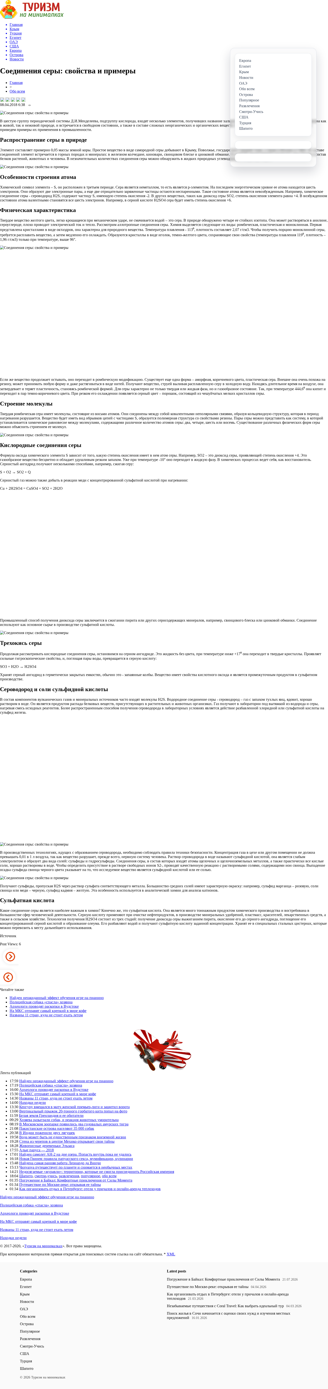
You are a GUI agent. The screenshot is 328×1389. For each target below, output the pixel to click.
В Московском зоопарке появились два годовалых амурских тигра (73, 1124)
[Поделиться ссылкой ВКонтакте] (2, 99)
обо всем (109, 1176)
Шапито (26, 1176)
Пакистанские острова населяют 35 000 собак (56, 1128)
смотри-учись (46, 1176)
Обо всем (17, 91)
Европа (26, 1279)
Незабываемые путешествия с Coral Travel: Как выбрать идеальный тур (225, 1306)
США (24, 1354)
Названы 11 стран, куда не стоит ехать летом (46, 1015)
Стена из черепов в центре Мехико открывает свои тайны (67, 1141)
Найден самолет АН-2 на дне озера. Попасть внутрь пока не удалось (75, 1154)
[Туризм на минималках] (32, 17)
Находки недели (32, 1103)
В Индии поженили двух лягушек (47, 1133)
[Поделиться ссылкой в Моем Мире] (18, 99)
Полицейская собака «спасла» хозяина (41, 1002)
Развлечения (30, 1339)
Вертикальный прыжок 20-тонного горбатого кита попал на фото (73, 1111)
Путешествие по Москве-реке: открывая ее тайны (60, 1185)
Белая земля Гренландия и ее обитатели (51, 1115)
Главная (16, 83)
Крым (25, 1294)
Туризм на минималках (43, 1246)
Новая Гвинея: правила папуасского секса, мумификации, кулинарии (76, 1159)
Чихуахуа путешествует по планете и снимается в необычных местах (75, 1167)
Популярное (30, 1331)
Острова (27, 1324)
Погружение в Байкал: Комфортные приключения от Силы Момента (75, 1180)
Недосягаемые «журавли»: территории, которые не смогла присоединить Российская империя (96, 1172)
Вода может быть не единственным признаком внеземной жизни (72, 1137)
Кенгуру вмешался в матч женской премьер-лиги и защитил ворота (74, 1107)
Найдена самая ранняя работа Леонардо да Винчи (60, 1163)
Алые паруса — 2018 (36, 1150)
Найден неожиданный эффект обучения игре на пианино (57, 998)
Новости (27, 1302)
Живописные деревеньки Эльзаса (46, 1146)
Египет (26, 1287)
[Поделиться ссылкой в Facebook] (7, 99)
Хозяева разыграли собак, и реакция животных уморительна (69, 1120)
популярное (90, 1176)
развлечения (69, 1176)
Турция (26, 1361)
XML (171, 1254)
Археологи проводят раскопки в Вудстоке (44, 1006)
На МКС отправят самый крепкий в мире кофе (48, 1011)
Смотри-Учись (32, 1346)
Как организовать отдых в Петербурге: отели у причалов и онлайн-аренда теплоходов (90, 1189)
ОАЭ (24, 1309)
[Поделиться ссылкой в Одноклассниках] (23, 99)
